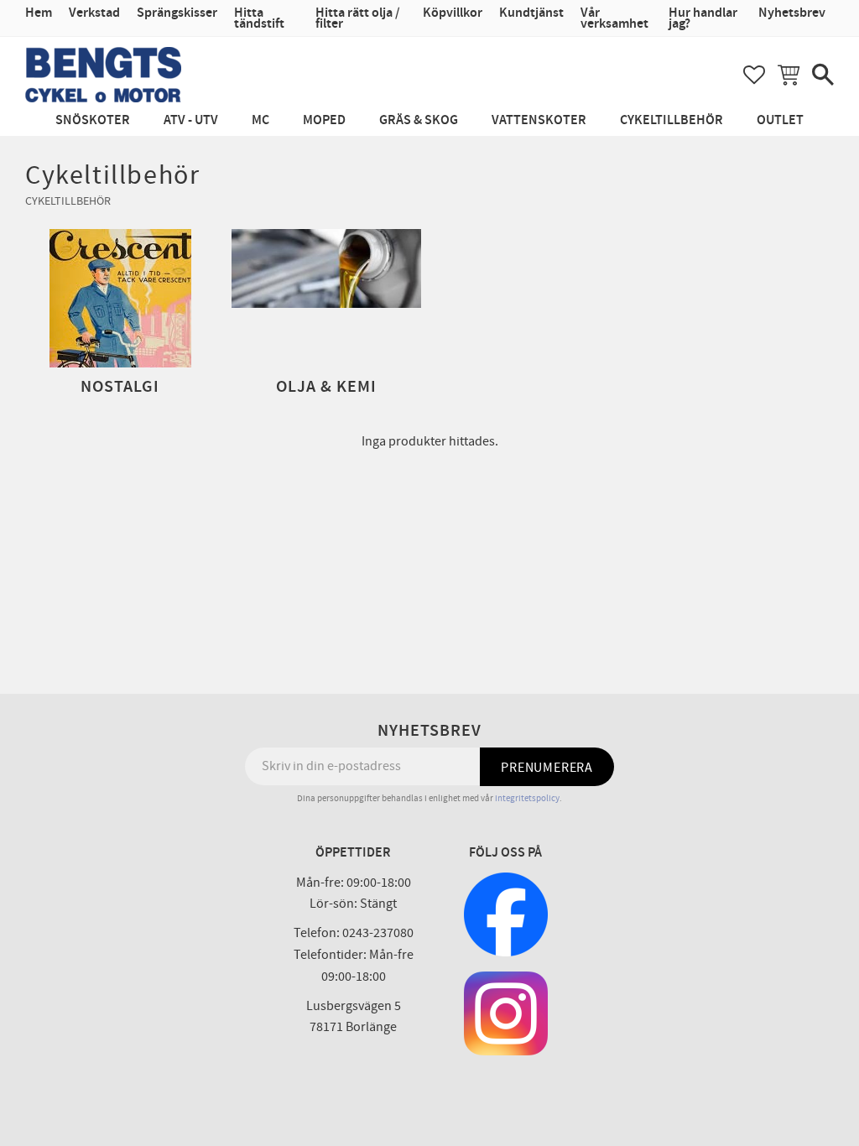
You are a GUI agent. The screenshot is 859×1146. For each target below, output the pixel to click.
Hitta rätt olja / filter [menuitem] (357, 18)
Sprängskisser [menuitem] (177, 13)
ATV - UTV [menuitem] (191, 120)
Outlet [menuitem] (780, 120)
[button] (754, 75)
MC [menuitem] (260, 120)
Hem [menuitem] (38, 13)
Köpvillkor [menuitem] (452, 13)
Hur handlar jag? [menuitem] (703, 18)
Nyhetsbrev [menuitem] (791, 13)
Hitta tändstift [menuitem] (259, 18)
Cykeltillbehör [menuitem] (671, 120)
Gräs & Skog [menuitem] (418, 120)
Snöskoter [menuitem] (92, 120)
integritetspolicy (527, 798)
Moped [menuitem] (324, 120)
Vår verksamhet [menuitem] (614, 18)
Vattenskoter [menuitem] (539, 120)
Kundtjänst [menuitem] (531, 13)
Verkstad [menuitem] (94, 13)
